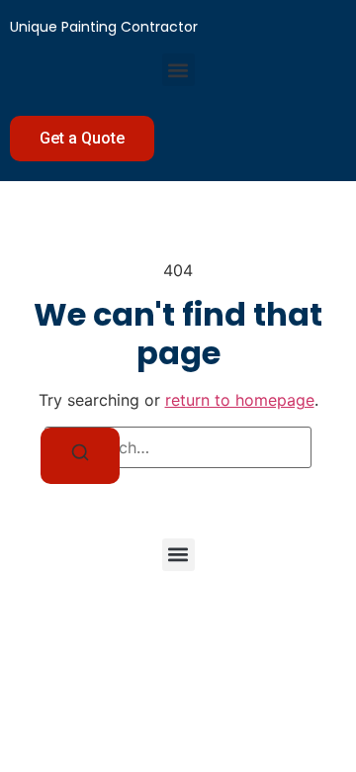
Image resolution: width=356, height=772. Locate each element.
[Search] (80, 456)
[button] (178, 69)
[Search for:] (178, 447)
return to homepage (239, 400)
